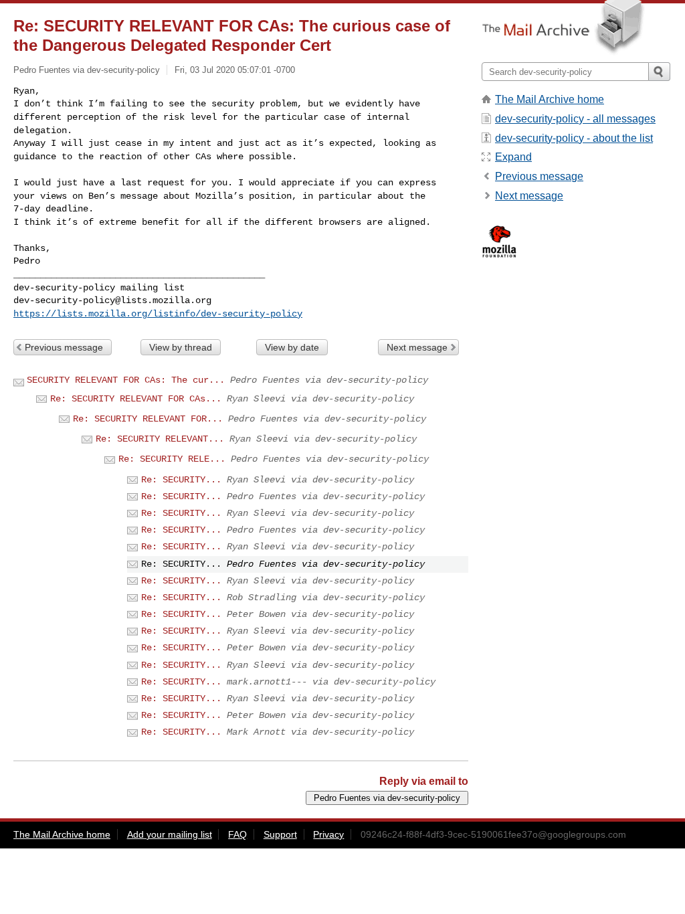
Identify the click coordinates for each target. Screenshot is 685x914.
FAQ (237, 834)
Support (280, 834)
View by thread (180, 347)
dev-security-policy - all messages (575, 118)
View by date (292, 347)
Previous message (64, 347)
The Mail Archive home (549, 99)
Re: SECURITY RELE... (171, 459)
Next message (417, 347)
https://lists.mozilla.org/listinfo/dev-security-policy (157, 313)
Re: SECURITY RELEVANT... (160, 439)
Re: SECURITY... (181, 479)
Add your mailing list (169, 834)
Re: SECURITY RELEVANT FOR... (148, 419)
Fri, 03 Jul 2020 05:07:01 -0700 (235, 70)
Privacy (328, 834)
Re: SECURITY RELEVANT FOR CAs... (135, 398)
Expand (513, 157)
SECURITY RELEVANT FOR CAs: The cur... (126, 380)
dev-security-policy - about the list (574, 138)
